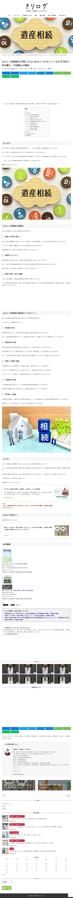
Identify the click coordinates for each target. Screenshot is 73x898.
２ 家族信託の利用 (32, 125)
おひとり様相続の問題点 (32, 114)
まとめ (28, 131)
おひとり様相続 (19, 736)
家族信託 (34, 736)
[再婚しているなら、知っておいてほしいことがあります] (10, 669)
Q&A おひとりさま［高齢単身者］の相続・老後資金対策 (17, 590)
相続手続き (55, 736)
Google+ (4, 808)
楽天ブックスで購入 (8, 572)
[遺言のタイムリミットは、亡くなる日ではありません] (45, 679)
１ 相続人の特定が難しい (34, 116)
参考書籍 (28, 135)
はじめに (29, 113)
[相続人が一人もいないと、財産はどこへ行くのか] (10, 679)
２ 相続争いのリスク (33, 118)
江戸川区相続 (42, 736)
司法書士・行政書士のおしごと (39, 68)
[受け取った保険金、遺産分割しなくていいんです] (62, 669)
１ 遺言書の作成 (32, 123)
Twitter (15, 774)
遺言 (9, 738)
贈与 (5, 738)
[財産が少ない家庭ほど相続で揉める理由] (62, 679)
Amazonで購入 (19, 572)
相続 (51, 68)
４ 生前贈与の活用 (32, 128)
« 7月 (3, 874)
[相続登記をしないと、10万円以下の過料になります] (27, 669)
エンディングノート (8, 736)
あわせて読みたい (31, 133)
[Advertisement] (36, 91)
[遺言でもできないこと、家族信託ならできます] (45, 669)
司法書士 (27, 736)
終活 (62, 736)
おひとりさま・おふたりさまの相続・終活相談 (14, 563)
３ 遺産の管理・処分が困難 (34, 119)
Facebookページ (6, 803)
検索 (68, 795)
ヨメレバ (11, 565)
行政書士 (68, 736)
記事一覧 (16, 771)
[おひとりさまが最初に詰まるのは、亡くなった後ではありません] (27, 679)
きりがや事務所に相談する (11, 634)
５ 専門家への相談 (32, 129)
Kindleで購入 (28, 572)
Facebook (21, 774)
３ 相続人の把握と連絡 (33, 126)
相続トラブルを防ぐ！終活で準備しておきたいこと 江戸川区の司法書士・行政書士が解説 (29, 615)
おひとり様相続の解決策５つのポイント (37, 121)
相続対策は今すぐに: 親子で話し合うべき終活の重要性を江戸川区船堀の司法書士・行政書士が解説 (31, 613)
